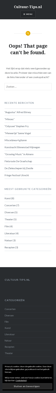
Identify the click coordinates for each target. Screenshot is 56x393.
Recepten (10, 247)
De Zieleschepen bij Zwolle (19, 168)
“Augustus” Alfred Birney (18, 112)
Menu (29, 14)
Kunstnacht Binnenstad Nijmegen (22, 147)
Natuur (8, 240)
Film (7, 226)
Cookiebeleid (21, 380)
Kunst (8, 198)
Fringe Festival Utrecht (17, 175)
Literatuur (10, 233)
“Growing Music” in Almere (19, 154)
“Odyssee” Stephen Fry (17, 126)
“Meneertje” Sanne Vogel (18, 133)
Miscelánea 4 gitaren (16, 140)
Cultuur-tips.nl (17, 279)
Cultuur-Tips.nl (28, 6)
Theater (9, 219)
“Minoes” (9, 119)
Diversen (9, 212)
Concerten (10, 205)
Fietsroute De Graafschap (18, 161)
